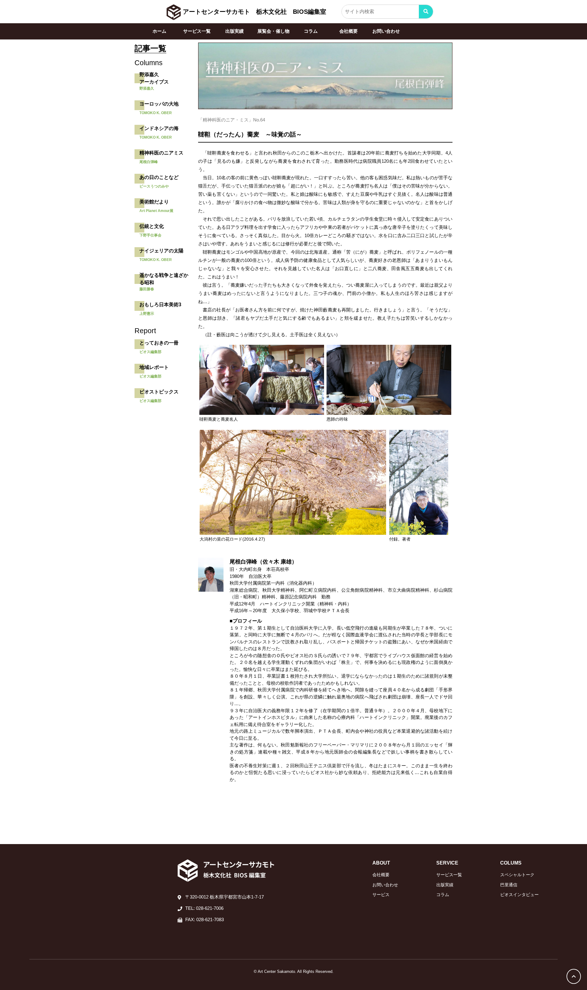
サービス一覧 (197, 31)
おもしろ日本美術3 (160, 304)
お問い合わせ (386, 31)
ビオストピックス (159, 391)
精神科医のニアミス (161, 152)
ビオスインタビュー (519, 894)
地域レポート (154, 367)
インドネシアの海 (159, 128)
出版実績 (234, 31)
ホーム (159, 31)
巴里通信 (508, 884)
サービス (380, 894)
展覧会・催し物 (273, 31)
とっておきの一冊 (159, 342)
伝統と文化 (151, 226)
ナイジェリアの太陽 (161, 250)
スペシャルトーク (517, 874)
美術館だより (154, 201)
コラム (311, 31)
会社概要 (348, 31)
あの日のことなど (159, 177)
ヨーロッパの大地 (159, 103)
